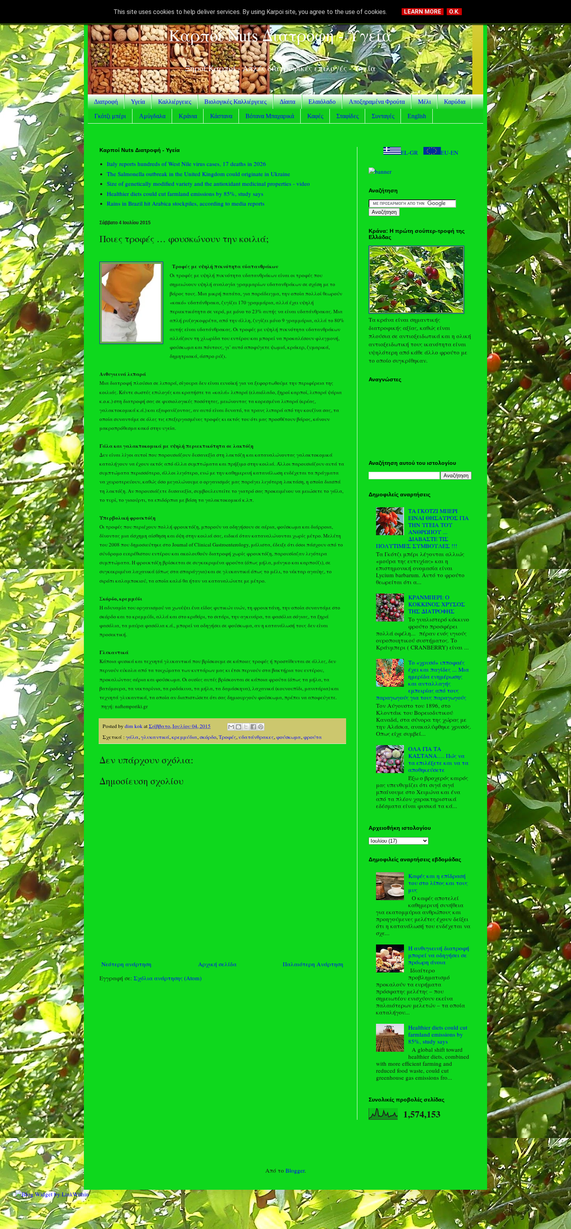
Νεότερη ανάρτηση (126, 964)
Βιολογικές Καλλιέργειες (235, 101)
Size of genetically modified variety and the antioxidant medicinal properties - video (208, 183)
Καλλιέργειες (174, 101)
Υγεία (138, 101)
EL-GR (409, 152)
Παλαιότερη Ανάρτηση (313, 964)
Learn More (422, 11)
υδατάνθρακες (256, 736)
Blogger (295, 1170)
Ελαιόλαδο (322, 101)
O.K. (454, 11)
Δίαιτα (287, 101)
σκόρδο (208, 736)
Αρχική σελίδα (217, 964)
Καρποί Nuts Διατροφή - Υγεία (280, 35)
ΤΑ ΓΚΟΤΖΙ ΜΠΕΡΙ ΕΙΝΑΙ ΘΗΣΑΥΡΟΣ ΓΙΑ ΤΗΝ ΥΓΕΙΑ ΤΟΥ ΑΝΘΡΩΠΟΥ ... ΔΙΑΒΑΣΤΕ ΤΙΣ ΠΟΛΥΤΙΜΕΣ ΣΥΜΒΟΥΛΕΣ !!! (422, 528)
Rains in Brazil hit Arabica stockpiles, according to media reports (186, 203)
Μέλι (424, 101)
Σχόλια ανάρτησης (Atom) (168, 978)
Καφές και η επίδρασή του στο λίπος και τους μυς (438, 883)
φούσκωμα (288, 736)
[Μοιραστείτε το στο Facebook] (253, 727)
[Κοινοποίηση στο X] (246, 727)
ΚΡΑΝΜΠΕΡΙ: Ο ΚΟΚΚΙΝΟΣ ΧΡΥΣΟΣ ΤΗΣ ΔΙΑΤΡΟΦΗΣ (436, 604)
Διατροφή (106, 101)
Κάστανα (221, 116)
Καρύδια (454, 101)
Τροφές (227, 736)
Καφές (315, 116)
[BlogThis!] (238, 727)
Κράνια (188, 116)
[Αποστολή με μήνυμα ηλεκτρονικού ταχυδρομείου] (231, 727)
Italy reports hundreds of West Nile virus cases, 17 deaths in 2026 (186, 164)
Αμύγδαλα (152, 116)
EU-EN (449, 152)
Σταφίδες (347, 116)
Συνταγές (383, 116)
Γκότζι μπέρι (110, 116)
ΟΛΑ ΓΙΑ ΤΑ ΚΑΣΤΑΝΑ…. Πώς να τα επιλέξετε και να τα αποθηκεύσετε (438, 759)
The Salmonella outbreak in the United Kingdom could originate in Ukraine (198, 174)
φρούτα (312, 736)
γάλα (132, 736)
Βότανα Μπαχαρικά (269, 116)
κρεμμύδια (184, 736)
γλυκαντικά (155, 736)
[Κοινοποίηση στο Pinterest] (261, 727)
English (416, 116)
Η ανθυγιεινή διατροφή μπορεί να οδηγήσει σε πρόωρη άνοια (438, 955)
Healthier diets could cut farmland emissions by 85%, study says (185, 193)
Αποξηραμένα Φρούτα (377, 101)
